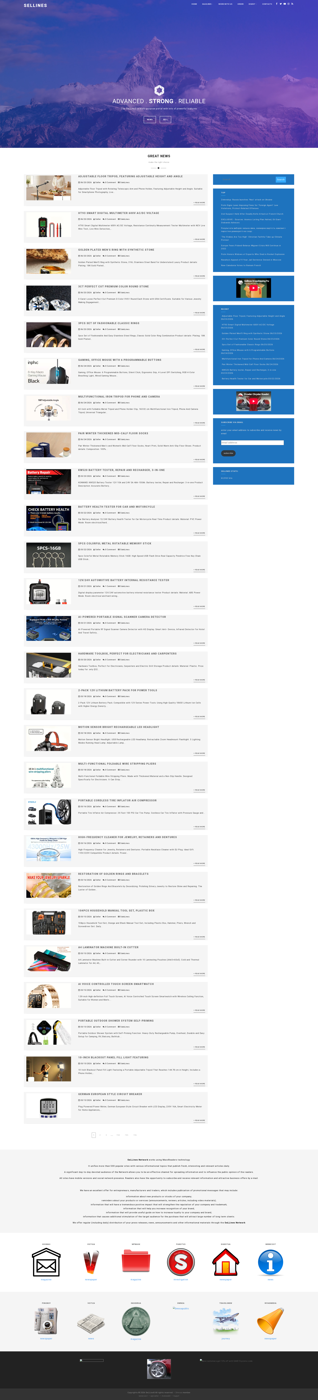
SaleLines (207, 4)
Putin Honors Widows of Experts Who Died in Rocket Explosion (253, 254)
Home (194, 4)
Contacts (267, 4)
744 (118, 1135)
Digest (252, 4)
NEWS (150, 120)
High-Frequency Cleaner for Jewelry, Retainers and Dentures (127, 837)
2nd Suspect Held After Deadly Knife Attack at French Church (252, 214)
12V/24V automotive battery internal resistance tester (123, 580)
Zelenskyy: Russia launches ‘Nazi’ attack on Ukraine (246, 200)
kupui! (176, 1396)
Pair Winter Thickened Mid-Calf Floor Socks (113, 433)
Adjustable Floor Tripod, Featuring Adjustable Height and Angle (130, 176)
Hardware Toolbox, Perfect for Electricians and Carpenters (127, 653)
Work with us (225, 4)
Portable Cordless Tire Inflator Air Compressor (117, 800)
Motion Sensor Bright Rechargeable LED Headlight (118, 727)
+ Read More (199, 203)
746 (135, 1135)
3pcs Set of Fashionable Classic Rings (108, 323)
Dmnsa (179, 1393)
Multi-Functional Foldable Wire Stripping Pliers (117, 763)
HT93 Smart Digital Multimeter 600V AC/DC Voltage (118, 213)
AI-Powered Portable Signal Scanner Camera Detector (122, 616)
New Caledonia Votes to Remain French (241, 265)
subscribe (228, 453)
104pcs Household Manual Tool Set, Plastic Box (116, 910)
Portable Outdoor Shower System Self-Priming (116, 1020)
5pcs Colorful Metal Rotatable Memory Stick (114, 543)
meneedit (166, 1396)
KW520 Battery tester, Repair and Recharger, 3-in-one (121, 470)
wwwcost (143, 1396)
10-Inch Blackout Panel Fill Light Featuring (113, 1057)
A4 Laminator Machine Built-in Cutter (108, 947)
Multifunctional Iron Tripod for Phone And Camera (119, 396)
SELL (165, 120)
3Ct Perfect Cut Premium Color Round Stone (113, 286)
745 (126, 1135)
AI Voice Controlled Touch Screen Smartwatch (116, 984)
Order (241, 4)
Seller (98, 182)
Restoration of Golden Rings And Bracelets (113, 873)
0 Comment (110, 182)
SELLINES (35, 5)
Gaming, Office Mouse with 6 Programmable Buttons (119, 359)
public (185, 1308)
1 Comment (110, 586)
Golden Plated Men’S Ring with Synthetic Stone (116, 249)
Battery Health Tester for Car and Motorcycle (116, 506)
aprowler (155, 1396)
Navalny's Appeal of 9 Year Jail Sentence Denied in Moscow (251, 260)
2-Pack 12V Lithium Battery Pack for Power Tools (117, 690)
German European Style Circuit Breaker (110, 1094)
